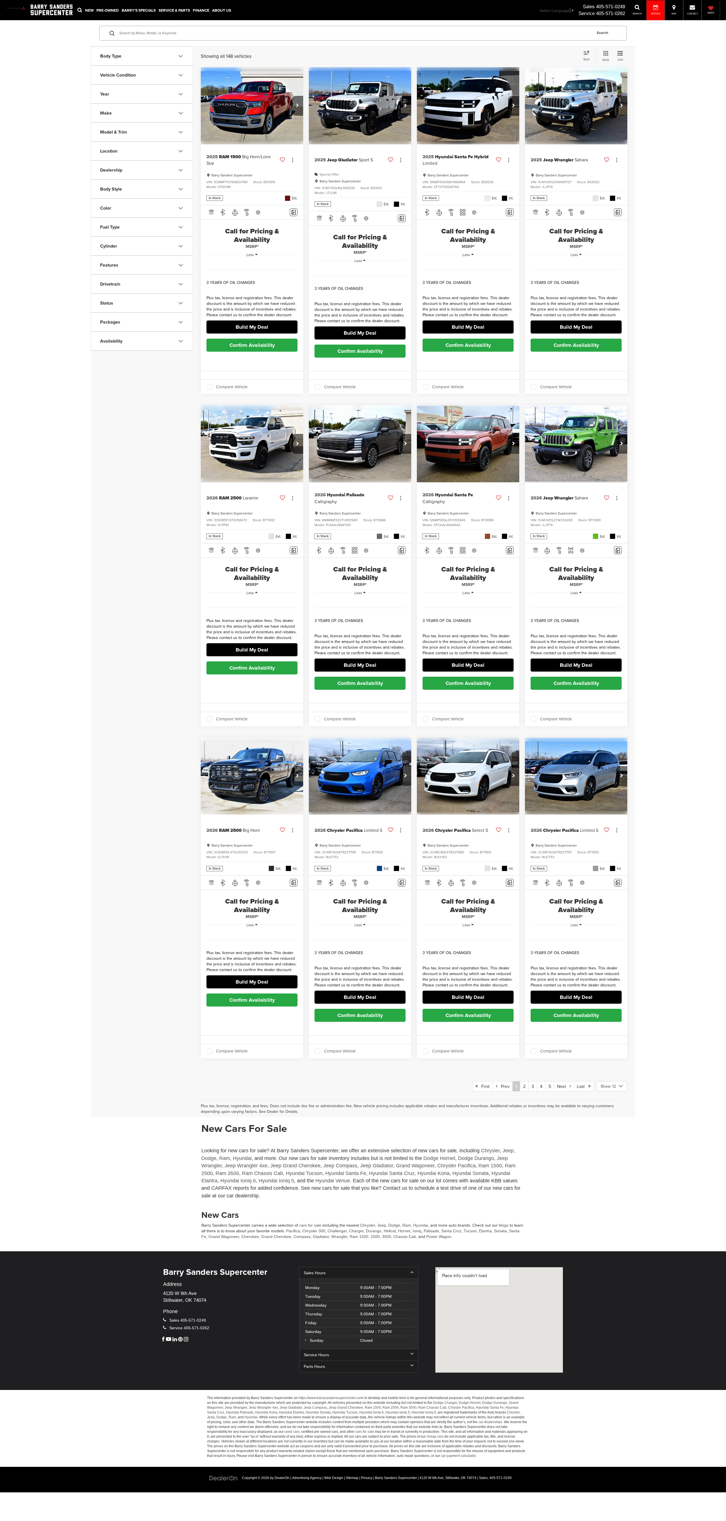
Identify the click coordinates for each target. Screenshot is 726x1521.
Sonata (500, 1231)
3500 (386, 1236)
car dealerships (490, 1422)
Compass (302, 1236)
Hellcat (390, 1231)
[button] (297, 106)
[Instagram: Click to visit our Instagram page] (186, 1339)
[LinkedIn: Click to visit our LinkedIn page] (174, 1339)
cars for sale (310, 1225)
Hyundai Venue (332, 1181)
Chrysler (490, 1150)
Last (582, 1086)
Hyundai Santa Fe (345, 1173)
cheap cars (435, 1436)
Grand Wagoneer (415, 1165)
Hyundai (242, 1158)
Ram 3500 (227, 1173)
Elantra (485, 1231)
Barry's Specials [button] (139, 10)
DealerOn (282, 1478)
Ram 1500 (490, 1165)
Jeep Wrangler (236, 1408)
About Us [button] (221, 10)
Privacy (366, 1478)
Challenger (337, 1231)
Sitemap (352, 1478)
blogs (503, 1225)
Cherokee (250, 1236)
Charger (356, 1231)
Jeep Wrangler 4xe (246, 1165)
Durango (373, 1231)
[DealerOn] (223, 1477)
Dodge (208, 1158)
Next (563, 1086)
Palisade (431, 1231)
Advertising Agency (307, 1478)
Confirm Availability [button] (252, 345)
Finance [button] (201, 10)
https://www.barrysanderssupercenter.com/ (331, 1398)
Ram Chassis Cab (262, 1173)
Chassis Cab (404, 1236)
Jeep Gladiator (376, 1165)
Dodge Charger (445, 1403)
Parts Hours (314, 1366)
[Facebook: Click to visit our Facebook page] (163, 1339)
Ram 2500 (391, 1408)
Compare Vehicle (232, 387)
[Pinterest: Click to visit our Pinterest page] (180, 1339)
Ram (224, 1158)
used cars (291, 1432)
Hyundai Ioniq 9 (423, 1412)
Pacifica (293, 1231)
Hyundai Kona (433, 1173)
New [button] (89, 10)
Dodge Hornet (439, 1158)
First (484, 1086)
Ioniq (417, 1231)
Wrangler (339, 1236)
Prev (503, 1086)
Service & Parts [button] (174, 10)
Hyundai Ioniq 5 (276, 1181)
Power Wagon (438, 1236)
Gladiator (321, 1236)
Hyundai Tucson (304, 1173)
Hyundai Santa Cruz (392, 1173)
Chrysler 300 (313, 1231)
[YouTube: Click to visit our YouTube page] (168, 1339)
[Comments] (293, 212)
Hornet (404, 1231)
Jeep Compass (340, 1165)
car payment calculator (458, 1456)
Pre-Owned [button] (107, 10)
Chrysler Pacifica (456, 1165)
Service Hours (316, 1355)
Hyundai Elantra (291, 1412)
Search (602, 33)
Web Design (333, 1478)
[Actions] (292, 160)
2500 (375, 1236)
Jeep (508, 1150)
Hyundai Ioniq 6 (238, 1181)
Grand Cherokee (276, 1236)
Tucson (470, 1231)
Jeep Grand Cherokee (295, 1165)
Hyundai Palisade (240, 1412)
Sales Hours (315, 1273)
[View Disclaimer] (258, 212)
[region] (251, 290)
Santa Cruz (451, 1231)
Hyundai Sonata (470, 1173)
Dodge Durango (476, 1158)
